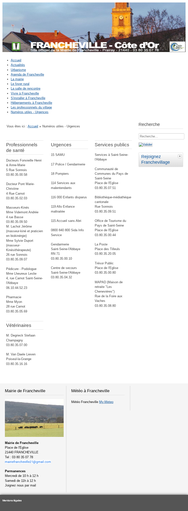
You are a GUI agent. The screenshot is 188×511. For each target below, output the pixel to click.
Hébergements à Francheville (31, 103)
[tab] (180, 156)
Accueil (16, 60)
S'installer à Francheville (28, 98)
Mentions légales (12, 500)
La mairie (17, 79)
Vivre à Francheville (25, 93)
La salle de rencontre (25, 88)
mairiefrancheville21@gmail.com (28, 462)
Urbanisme (18, 70)
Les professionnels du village (31, 107)
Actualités (18, 65)
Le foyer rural (20, 84)
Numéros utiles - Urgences (29, 112)
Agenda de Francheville (27, 74)
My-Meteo (106, 402)
